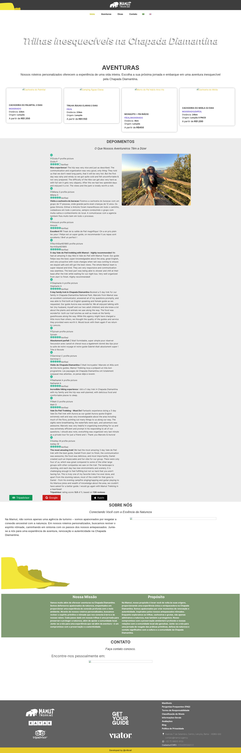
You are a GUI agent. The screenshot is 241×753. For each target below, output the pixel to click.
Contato (133, 14)
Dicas (120, 14)
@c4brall (127, 750)
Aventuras (106, 14)
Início (92, 14)
